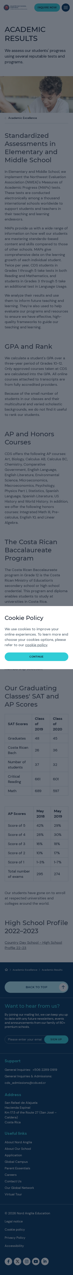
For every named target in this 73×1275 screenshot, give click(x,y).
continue (36, 656)
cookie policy (36, 644)
